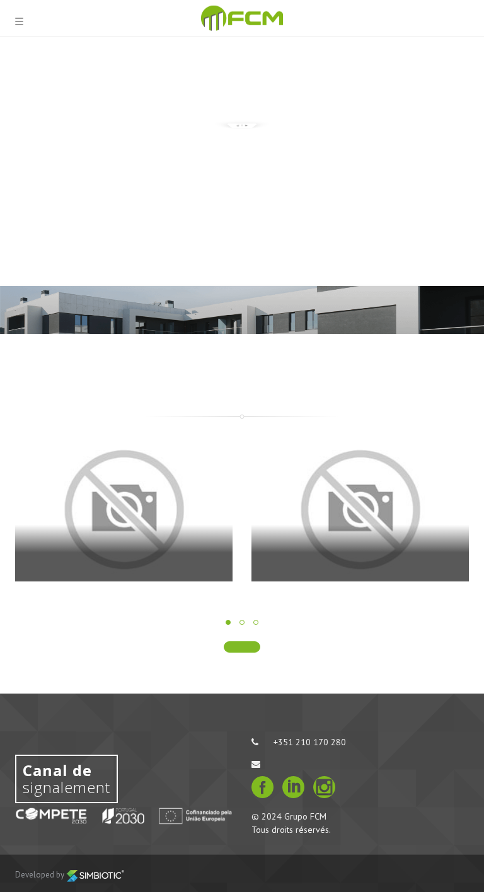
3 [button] (255, 622)
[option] (124, 519)
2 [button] (242, 622)
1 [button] (228, 622)
